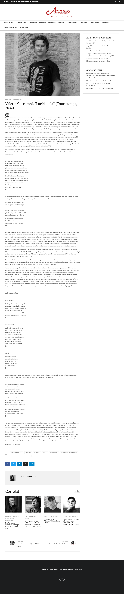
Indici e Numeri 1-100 (10, 27)
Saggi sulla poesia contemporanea (10, 519)
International (72, 23)
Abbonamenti (23, 27)
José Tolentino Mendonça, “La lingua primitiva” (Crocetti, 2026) (12, 525)
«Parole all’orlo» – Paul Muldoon (58, 543)
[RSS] (120, 1)
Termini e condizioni (24, 2)
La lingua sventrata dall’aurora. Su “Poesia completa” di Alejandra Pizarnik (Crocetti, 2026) (33, 523)
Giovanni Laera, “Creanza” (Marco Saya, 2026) (51, 521)
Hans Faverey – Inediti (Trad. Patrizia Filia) (28, 544)
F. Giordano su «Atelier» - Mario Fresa (97, 81)
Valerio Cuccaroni (25, 456)
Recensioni (51, 23)
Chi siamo (6, 2)
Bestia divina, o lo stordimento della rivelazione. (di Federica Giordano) (100, 83)
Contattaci (14, 2)
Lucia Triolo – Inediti (92, 78)
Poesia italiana (9, 23)
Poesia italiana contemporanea (69, 452)
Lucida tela (37, 452)
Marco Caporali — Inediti (93, 51)
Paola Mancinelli (28, 476)
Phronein (84, 23)
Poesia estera (22, 23)
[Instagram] (117, 1)
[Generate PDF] (7, 115)
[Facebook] (113, 1)
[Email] (25, 464)
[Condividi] (7, 464)
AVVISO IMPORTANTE (106, 89)
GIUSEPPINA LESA (91, 89)
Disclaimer (35, 2)
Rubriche (61, 23)
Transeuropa (15, 456)
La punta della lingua (17, 452)
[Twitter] (115, 1)
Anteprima (105, 23)
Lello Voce (28, 452)
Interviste (42, 23)
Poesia (45, 452)
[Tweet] (13, 464)
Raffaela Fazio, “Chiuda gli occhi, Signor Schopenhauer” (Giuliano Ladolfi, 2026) (71, 521)
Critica (26, 516)
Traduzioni (33, 23)
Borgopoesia (95, 23)
